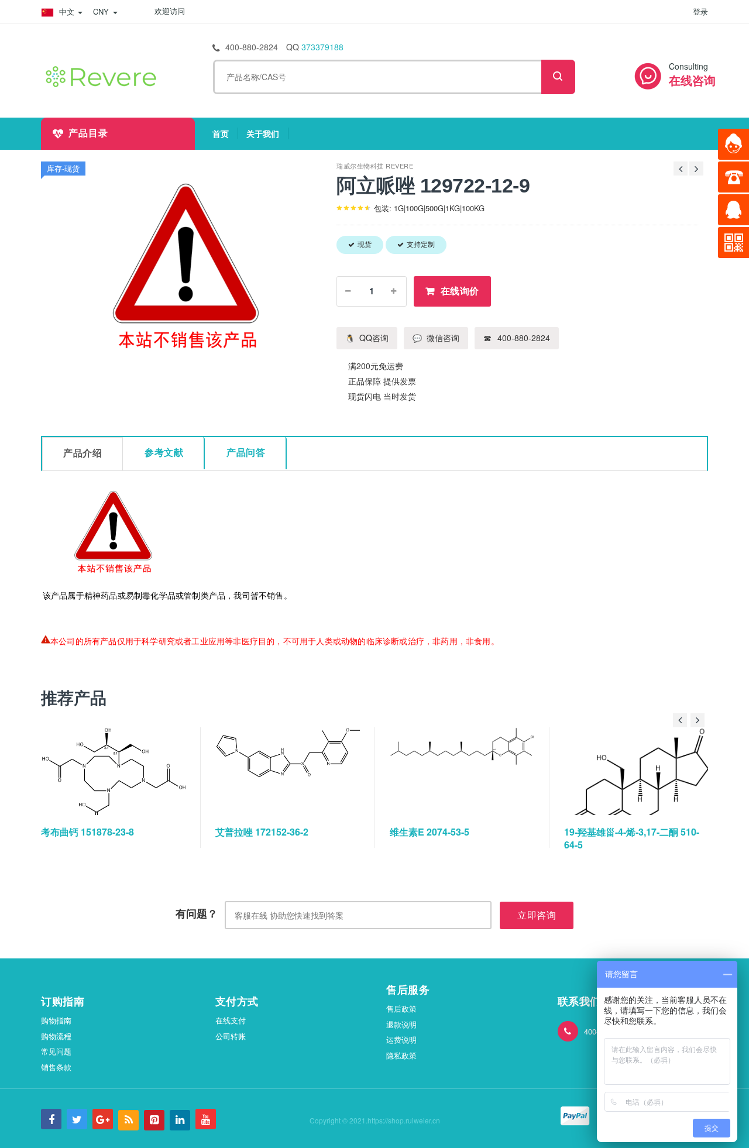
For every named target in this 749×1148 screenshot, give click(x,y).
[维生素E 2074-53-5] (463, 771)
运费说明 (401, 1039)
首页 (225, 133)
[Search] (558, 77)
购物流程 (56, 1036)
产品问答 (245, 453)
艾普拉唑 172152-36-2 (261, 831)
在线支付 (230, 1020)
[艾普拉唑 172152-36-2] (288, 771)
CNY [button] (102, 11)
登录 (700, 11)
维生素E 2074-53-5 (429, 831)
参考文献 (164, 453)
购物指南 (56, 1020)
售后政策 (401, 1008)
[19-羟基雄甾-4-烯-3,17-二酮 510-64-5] (637, 771)
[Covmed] (103, 75)
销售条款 (56, 1067)
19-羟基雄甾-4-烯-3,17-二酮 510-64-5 (631, 838)
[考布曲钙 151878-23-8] (114, 771)
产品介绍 (82, 453)
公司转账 (230, 1036)
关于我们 (267, 133)
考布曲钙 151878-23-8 (87, 831)
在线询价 (460, 291)
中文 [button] (67, 11)
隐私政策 (401, 1055)
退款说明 (401, 1024)
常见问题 (56, 1051)
